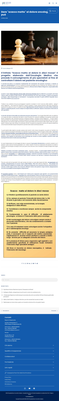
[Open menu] (56, 3)
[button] (22, 263)
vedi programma (15, 98)
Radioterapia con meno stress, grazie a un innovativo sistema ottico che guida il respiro (24, 302)
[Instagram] (25, 388)
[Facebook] (34, 388)
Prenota (54, 11)
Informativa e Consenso (10, 381)
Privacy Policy (8, 377)
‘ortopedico (12, 153)
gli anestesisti (51, 162)
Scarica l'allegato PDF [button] (8, 68)
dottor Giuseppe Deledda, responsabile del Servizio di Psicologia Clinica (20, 133)
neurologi (21, 175)
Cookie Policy (8, 379)
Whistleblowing (8, 384)
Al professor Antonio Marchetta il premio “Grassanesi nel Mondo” (18, 289)
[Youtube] (29, 388)
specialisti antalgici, (8, 173)
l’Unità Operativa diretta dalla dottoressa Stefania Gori (24, 93)
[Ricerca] (29, 280)
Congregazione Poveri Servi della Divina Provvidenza (19, 372)
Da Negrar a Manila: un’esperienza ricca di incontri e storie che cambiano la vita (21, 292)
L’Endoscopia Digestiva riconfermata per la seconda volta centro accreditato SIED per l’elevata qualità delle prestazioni (28, 295)
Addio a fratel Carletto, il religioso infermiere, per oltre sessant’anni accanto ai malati (23, 299)
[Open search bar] (53, 3)
